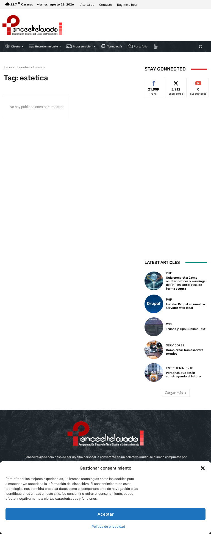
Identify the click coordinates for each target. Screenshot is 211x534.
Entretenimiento (179, 368)
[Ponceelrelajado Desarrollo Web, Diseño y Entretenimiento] (32, 25)
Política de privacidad (108, 526)
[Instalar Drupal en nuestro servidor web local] (154, 304)
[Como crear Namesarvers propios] (154, 349)
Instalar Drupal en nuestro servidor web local (185, 306)
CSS (169, 324)
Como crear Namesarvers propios (184, 351)
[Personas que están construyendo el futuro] (154, 372)
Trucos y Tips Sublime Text (186, 329)
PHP (169, 273)
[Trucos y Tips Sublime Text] (154, 326)
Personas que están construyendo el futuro (183, 374)
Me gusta (153, 82)
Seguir (176, 82)
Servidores (175, 345)
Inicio (8, 67)
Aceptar (106, 514)
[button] (203, 468)
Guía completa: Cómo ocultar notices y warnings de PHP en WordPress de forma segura (186, 283)
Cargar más (174, 392)
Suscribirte (198, 82)
